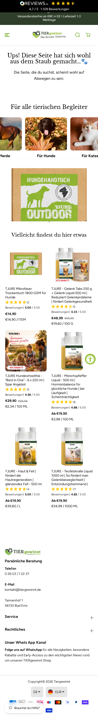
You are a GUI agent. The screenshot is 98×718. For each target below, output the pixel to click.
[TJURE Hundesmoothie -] (26, 350)
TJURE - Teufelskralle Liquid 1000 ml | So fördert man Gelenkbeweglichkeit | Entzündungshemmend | (72, 477)
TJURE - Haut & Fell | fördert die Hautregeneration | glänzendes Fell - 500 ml (23, 477)
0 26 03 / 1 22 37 (17, 574)
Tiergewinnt (62, 681)
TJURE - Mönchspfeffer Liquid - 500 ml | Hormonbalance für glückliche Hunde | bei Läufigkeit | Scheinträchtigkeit (69, 386)
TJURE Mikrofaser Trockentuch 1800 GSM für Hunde (25, 293)
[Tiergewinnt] (49, 35)
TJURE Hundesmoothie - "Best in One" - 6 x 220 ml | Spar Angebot (24, 380)
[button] (7, 35)
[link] (49, 551)
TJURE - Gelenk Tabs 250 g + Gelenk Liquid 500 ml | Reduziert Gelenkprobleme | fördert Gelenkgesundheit (71, 295)
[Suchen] (77, 35)
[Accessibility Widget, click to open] (90, 359)
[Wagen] (88, 35)
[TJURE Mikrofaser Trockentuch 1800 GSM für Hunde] (26, 263)
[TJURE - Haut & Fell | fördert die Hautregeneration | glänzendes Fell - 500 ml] (26, 446)
